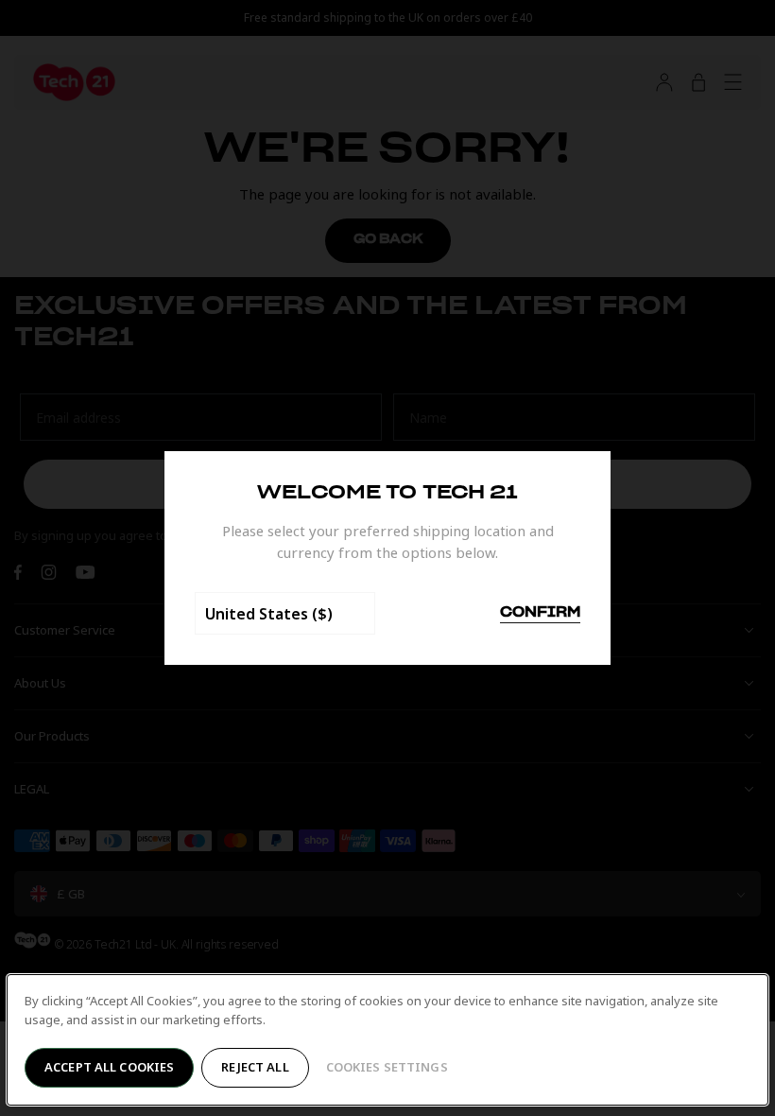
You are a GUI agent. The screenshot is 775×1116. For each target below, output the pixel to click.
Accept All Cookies (109, 1066)
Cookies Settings (387, 1066)
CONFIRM (540, 612)
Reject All (254, 1066)
